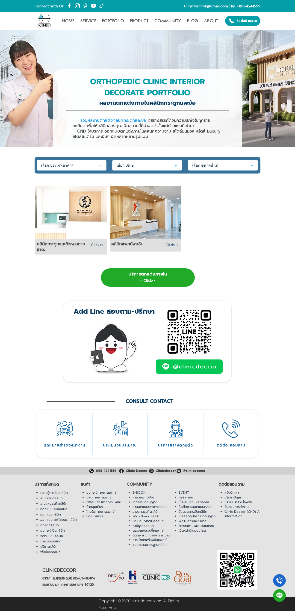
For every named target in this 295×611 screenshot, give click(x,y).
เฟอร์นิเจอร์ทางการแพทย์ (103, 502)
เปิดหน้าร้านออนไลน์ (192, 530)
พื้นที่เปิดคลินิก (50, 552)
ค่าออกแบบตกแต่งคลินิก (150, 506)
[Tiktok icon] (101, 5)
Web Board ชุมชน (146, 516)
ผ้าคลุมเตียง (94, 506)
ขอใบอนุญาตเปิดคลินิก (148, 521)
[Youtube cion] (93, 5)
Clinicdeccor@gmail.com (206, 6)
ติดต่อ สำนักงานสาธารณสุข (152, 535)
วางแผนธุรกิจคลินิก (53, 503)
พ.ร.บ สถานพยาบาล (192, 521)
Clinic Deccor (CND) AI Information (242, 514)
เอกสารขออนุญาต (145, 502)
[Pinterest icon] (85, 5)
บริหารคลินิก (48, 546)
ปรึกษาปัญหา (233, 497)
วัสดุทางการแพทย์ (99, 497)
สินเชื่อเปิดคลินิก (51, 498)
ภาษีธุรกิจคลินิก (143, 526)
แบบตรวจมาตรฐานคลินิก (150, 544)
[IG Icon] (77, 5)
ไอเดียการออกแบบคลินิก (195, 506)
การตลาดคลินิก (50, 541)
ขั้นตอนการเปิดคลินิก (193, 511)
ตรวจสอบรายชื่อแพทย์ (148, 530)
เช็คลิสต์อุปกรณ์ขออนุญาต (197, 516)
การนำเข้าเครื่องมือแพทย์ (150, 540)
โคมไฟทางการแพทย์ (100, 511)
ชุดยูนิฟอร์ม (94, 516)
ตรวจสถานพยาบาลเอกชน (196, 526)
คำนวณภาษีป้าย (143, 497)
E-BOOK (139, 492)
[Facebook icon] (69, 5)
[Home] (279, 580)
